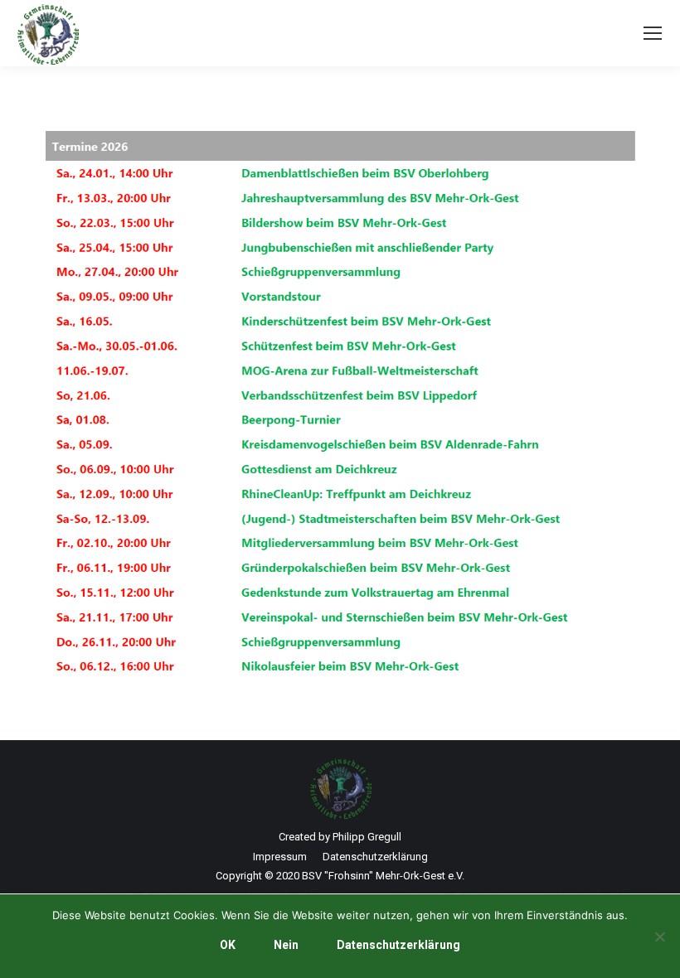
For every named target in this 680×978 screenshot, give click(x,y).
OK (228, 944)
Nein (286, 944)
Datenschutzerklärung (398, 944)
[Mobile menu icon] (652, 33)
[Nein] (659, 936)
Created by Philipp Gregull (340, 836)
